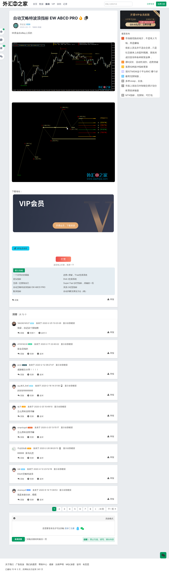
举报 (112, 299)
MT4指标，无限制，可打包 (139, 95)
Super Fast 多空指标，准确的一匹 (78, 283)
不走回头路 (22, 448)
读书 (79, 564)
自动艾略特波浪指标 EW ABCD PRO (29, 287)
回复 (16, 300)
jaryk (19, 365)
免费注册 (161, 4)
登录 (67, 528)
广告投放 (20, 564)
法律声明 (59, 564)
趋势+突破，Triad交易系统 (75, 275)
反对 (44, 333)
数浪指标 (17, 291)
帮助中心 (43, 564)
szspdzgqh (22, 427)
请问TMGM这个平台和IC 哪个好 (141, 71)
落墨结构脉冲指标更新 (136, 66)
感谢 (51, 564)
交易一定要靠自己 (21, 283)
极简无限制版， (133, 76)
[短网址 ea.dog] (15, 3)
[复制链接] (86, 19)
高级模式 (109, 518)
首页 (35, 4)
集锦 (47, 4)
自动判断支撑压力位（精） (75, 291)
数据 (41, 4)
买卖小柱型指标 (70, 287)
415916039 (22, 344)
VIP (53, 4)
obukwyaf (21, 490)
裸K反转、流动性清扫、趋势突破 (141, 62)
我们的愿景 (31, 564)
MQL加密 (70, 564)
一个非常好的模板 (21, 275)
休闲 (59, 4)
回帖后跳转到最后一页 (37, 539)
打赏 (63, 259)
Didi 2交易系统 (70, 279)
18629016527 (23, 323)
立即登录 (150, 4)
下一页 (111, 509)
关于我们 (9, 564)
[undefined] (78, 528)
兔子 (19, 407)
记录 (65, 4)
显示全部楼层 (69, 323)
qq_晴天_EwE (23, 386)
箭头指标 (17, 279)
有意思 (86, 564)
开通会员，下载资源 (65, 225)
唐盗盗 (23, 24)
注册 (72, 528)
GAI (18, 469)
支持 (32, 333)
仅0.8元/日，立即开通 (141, 24)
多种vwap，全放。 (135, 81)
